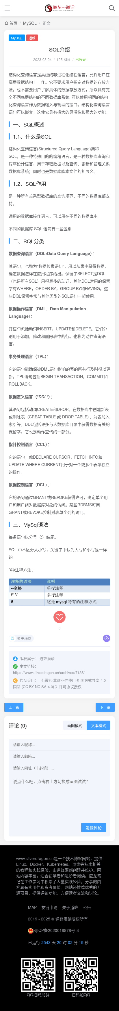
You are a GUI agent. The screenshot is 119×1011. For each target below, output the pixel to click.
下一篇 (105, 707)
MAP (32, 907)
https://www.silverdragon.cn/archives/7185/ (49, 672)
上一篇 (14, 707)
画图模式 (74, 725)
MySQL (30, 23)
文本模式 (98, 725)
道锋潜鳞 (63, 919)
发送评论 (93, 828)
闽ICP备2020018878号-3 (56, 930)
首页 (13, 23)
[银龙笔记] (59, 8)
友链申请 (49, 907)
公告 (87, 907)
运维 (32, 37)
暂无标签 (24, 638)
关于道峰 (70, 907)
